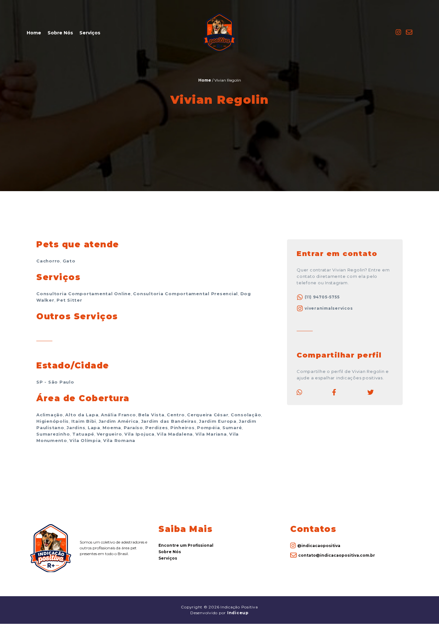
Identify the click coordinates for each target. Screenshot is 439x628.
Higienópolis (52, 421)
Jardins (76, 427)
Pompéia (208, 427)
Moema (112, 427)
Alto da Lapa (81, 414)
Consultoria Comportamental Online (83, 293)
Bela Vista (151, 414)
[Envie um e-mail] (409, 34)
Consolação (246, 414)
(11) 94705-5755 (322, 297)
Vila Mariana (211, 434)
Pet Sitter (69, 300)
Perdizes (156, 427)
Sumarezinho (53, 434)
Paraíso (133, 427)
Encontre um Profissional (185, 545)
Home (34, 33)
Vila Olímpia (85, 440)
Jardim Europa (218, 421)
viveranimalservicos (329, 308)
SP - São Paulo (55, 382)
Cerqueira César (207, 414)
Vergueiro (109, 434)
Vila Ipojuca (139, 434)
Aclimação (49, 414)
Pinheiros (182, 427)
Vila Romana (119, 440)
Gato (69, 260)
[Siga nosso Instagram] (398, 34)
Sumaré (232, 427)
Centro (176, 414)
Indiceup (238, 612)
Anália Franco (118, 414)
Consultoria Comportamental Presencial (185, 293)
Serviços (89, 33)
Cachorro (48, 260)
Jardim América (119, 421)
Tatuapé (83, 434)
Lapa (94, 427)
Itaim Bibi (83, 421)
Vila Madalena (175, 434)
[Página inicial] (219, 50)
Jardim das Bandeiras (169, 421)
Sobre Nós (60, 33)
